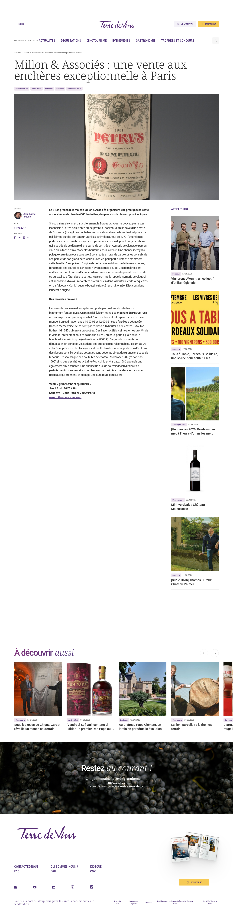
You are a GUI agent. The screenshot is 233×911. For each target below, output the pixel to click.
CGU (53, 871)
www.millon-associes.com (65, 397)
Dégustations (71, 40)
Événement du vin (74, 89)
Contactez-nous (26, 866)
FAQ (16, 871)
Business (60, 89)
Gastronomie (145, 40)
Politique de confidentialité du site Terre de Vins (175, 902)
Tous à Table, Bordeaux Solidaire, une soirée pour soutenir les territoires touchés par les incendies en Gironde (194, 356)
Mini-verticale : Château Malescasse (188, 507)
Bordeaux (49, 89)
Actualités (47, 40)
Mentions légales (133, 902)
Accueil (17, 53)
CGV (93, 871)
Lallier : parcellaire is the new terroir (191, 727)
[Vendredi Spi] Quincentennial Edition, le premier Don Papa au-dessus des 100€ (89, 727)
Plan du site (117, 902)
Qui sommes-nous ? (64, 866)
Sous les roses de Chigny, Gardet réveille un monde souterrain (37, 727)
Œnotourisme (97, 40)
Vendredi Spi (73, 720)
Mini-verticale (177, 500)
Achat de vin (36, 89)
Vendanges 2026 (178, 425)
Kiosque (96, 866)
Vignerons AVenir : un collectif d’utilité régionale (192, 281)
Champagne (20, 720)
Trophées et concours (177, 40)
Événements (121, 40)
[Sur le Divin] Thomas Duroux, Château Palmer (191, 582)
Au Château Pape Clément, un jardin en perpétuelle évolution (140, 727)
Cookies (148, 903)
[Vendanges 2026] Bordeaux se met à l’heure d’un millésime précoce (193, 431)
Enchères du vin (22, 89)
